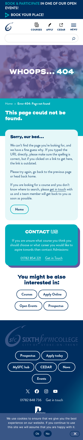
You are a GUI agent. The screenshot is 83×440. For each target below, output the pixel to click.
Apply (49, 29)
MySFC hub (21, 367)
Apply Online (52, 294)
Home (9, 103)
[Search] (73, 38)
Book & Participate (22, 3)
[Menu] (73, 26)
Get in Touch (54, 258)
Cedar (61, 29)
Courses (36, 29)
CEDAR (46, 367)
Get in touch (54, 400)
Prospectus (55, 305)
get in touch (58, 189)
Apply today (54, 355)
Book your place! (27, 14)
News (66, 367)
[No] (75, 434)
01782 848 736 (31, 400)
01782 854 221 (30, 258)
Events (41, 378)
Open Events (28, 305)
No (48, 433)
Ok (37, 433)
